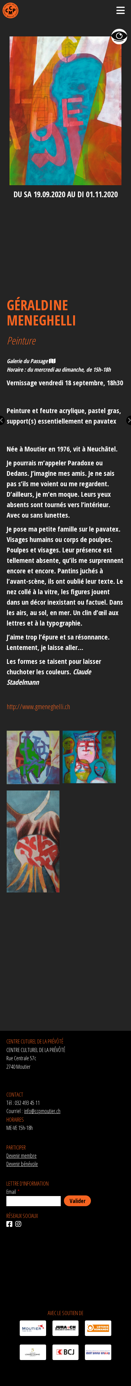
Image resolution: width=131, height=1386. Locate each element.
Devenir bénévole (22, 1164)
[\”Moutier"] (33, 1329)
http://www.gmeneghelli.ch (38, 706)
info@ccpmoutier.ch (42, 1111)
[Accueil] (10, 10)
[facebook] (10, 1224)
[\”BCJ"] (65, 1353)
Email (11, 1191)
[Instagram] (19, 1224)
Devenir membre (21, 1155)
